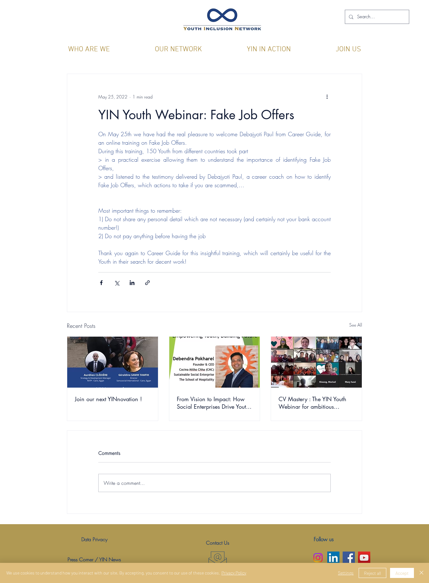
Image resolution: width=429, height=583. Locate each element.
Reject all (372, 573)
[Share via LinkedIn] (132, 283)
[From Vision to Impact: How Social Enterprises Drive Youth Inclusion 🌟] (214, 362)
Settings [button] (346, 572)
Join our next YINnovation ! (108, 399)
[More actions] (327, 96)
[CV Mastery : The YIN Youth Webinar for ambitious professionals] (316, 362)
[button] (89, 49)
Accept (402, 573)
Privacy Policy (233, 572)
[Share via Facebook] (101, 283)
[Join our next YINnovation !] (112, 362)
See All (355, 325)
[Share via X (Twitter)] (117, 283)
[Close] (421, 573)
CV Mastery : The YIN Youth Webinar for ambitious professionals (312, 402)
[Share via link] (147, 283)
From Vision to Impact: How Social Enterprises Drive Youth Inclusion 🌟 (213, 402)
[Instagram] (318, 558)
